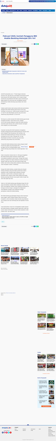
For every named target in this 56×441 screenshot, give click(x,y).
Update (31, 146)
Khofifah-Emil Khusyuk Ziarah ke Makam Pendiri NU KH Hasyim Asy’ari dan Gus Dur (51, 360)
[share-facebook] (34, 44)
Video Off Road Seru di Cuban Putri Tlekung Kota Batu (41, 320)
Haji (17, 10)
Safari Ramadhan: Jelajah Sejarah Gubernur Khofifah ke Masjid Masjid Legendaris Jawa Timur (15, 217)
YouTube (11, 433)
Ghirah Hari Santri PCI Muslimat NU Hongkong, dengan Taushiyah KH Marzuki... (51, 320)
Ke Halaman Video (46, 333)
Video (50, 10)
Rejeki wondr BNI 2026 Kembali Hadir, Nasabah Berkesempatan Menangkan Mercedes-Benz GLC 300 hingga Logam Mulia (43, 396)
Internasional (9, 12)
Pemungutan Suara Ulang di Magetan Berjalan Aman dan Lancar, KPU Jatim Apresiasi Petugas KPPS (41, 360)
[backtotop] (28, 425)
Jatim (21, 10)
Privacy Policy (50, 434)
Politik (40, 10)
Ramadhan (45, 10)
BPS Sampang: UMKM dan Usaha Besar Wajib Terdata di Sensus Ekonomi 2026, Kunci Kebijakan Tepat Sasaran (43, 1)
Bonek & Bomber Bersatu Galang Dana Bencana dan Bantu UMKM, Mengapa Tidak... (51, 329)
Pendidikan (35, 10)
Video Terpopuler (42, 312)
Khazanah (16, 430)
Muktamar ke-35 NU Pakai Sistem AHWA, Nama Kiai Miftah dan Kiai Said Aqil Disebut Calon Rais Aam (43, 381)
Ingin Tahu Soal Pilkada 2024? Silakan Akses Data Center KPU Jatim (41, 369)
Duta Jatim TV (13, 10)
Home (3, 1)
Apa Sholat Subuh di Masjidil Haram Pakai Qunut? (43, 386)
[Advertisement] (35, 5)
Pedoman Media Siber (52, 431)
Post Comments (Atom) (10, 292)
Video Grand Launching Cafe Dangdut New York (42, 329)
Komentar (4, 44)
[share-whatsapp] (38, 44)
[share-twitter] (36, 44)
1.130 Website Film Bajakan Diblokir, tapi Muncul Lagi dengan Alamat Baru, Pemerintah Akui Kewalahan (43, 391)
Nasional (30, 10)
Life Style (25, 10)
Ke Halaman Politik (46, 373)
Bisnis (7, 10)
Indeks (3, 10)
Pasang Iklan (50, 430)
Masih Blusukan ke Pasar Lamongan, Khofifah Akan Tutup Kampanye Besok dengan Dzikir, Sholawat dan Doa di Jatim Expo (51, 369)
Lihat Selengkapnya (46, 406)
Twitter (9, 433)
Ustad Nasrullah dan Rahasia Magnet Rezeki (43, 401)
